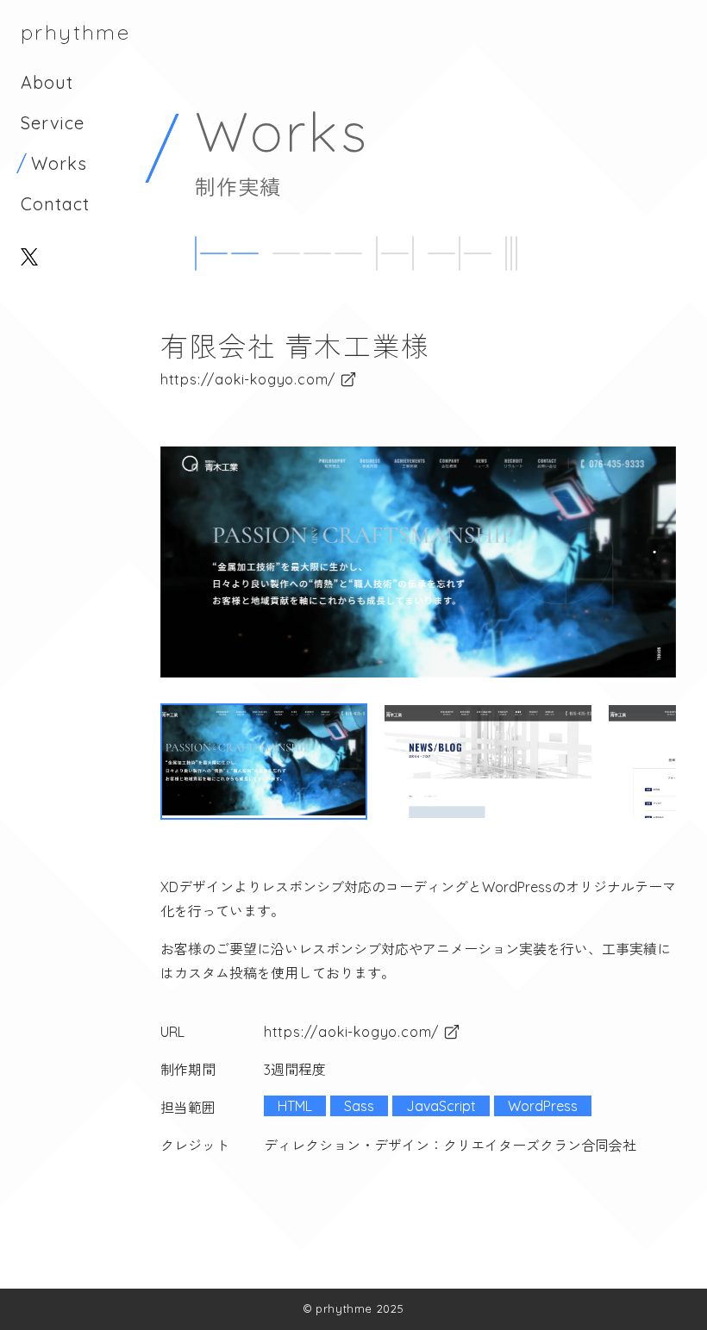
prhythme (75, 32)
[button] (263, 761)
